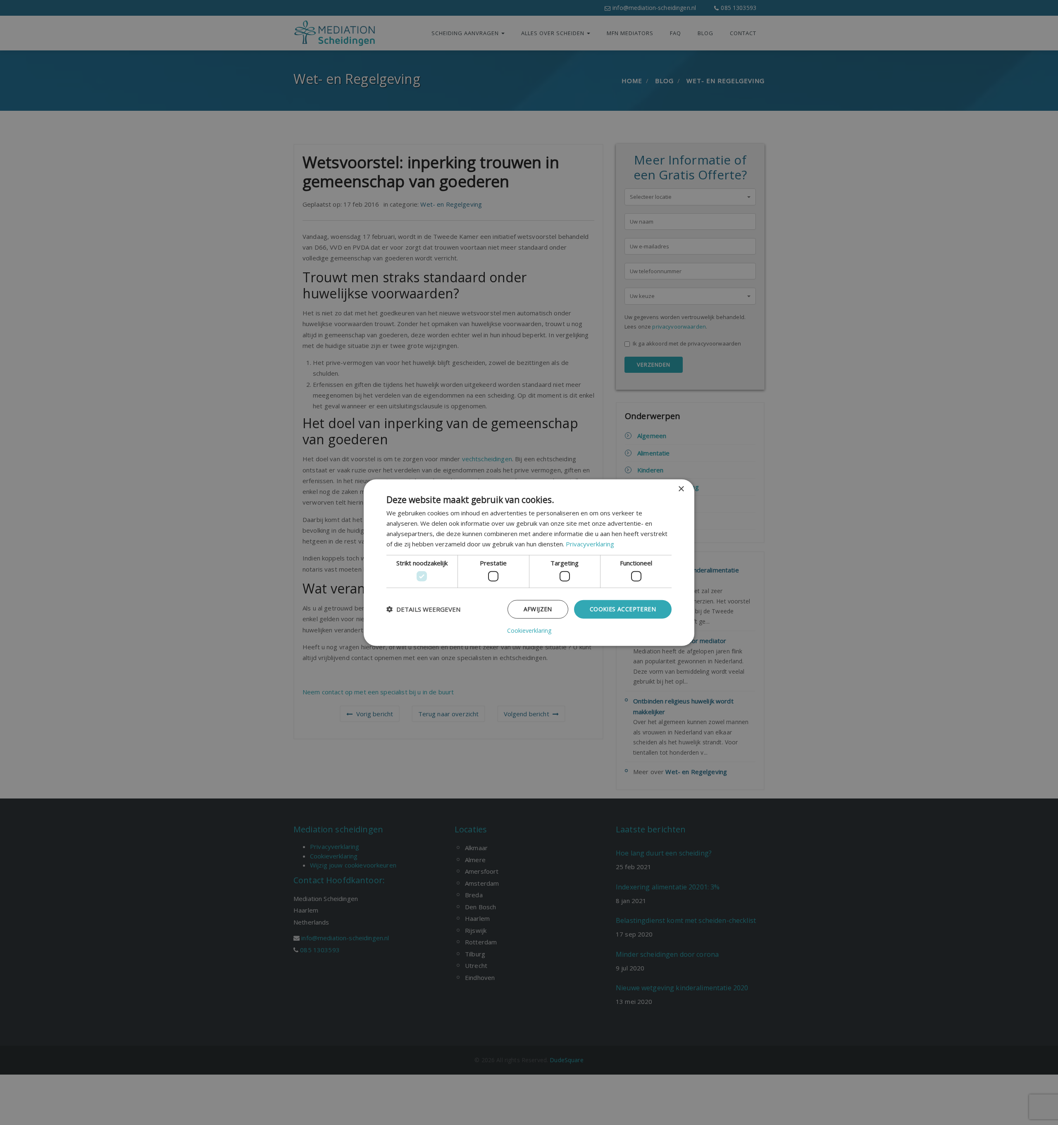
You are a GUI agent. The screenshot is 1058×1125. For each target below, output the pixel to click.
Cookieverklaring (529, 630)
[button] (423, 609)
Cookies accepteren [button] (623, 609)
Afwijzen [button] (538, 609)
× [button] (681, 489)
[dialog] (529, 562)
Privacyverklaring (590, 543)
